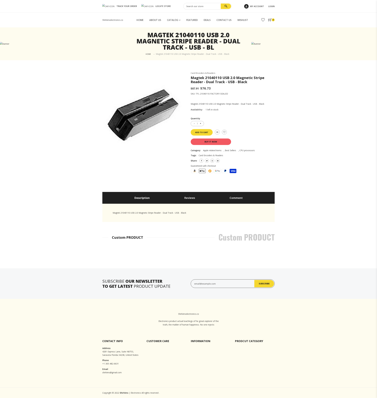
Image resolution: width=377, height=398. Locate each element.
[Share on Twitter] (207, 161)
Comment (236, 198)
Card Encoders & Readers (203, 73)
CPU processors (247, 150)
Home (140, 20)
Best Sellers (230, 150)
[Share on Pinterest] (218, 161)
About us (155, 20)
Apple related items (212, 150)
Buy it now (211, 141)
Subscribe (264, 283)
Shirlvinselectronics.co (112, 20)
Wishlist (242, 20)
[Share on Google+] (212, 161)
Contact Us (224, 20)
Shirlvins (124, 392)
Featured (192, 20)
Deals (207, 20)
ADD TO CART (201, 132)
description (142, 198)
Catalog (172, 20)
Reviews (189, 198)
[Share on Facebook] (201, 161)
